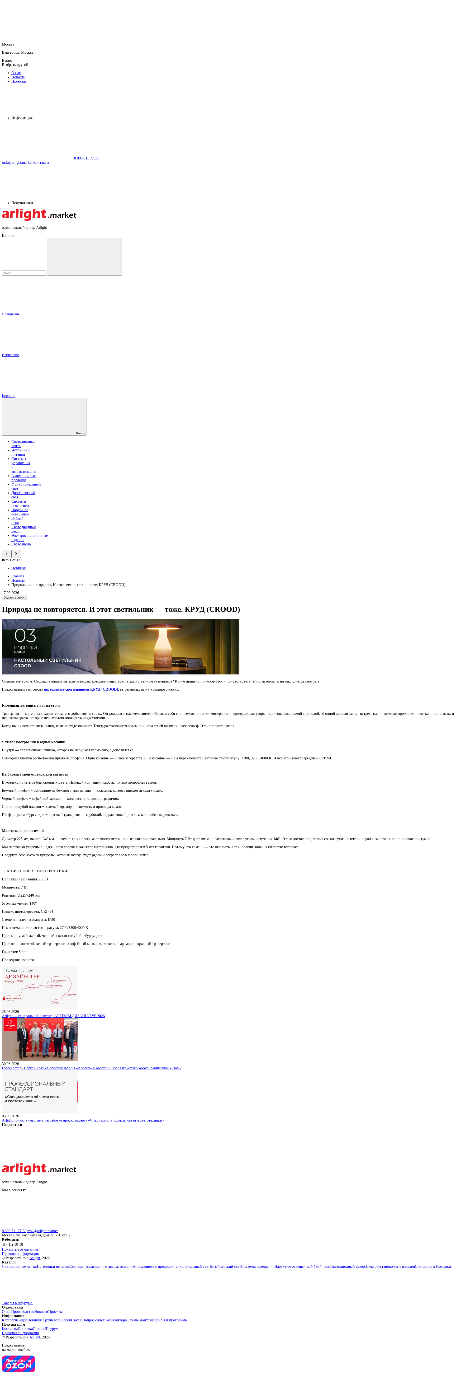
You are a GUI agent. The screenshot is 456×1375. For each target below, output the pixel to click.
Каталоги (9, 1320)
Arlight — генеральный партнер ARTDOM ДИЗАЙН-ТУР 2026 (53, 1016)
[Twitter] (109, 1161)
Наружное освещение (20, 512)
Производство (22, 1312)
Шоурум (51, 1329)
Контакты (41, 162)
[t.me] (37, 1227)
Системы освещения (20, 503)
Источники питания (20, 452)
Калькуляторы (116, 1320)
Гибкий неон (17, 520)
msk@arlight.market (42, 1231)
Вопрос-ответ (93, 1320)
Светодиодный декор (347, 1266)
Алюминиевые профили (23, 478)
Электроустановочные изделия (390, 1266)
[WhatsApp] (37, 158)
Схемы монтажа (141, 1320)
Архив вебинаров (56, 1320)
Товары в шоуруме (17, 1303)
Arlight (34, 1258)
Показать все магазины (20, 1249)
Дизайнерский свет (225, 1266)
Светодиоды (21, 544)
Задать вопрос (14, 597)
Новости (18, 77)
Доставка (25, 1329)
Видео (22, 1320)
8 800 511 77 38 (14, 1231)
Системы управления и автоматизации (101, 1266)
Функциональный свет (191, 1266)
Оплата (39, 1329)
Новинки (18, 568)
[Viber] (182, 1161)
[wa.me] (108, 1227)
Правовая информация (20, 1254)
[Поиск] (84, 257)
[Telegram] (326, 1161)
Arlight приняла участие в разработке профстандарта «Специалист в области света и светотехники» (83, 1120)
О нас (16, 73)
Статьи (76, 1320)
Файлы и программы (171, 1320)
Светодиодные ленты (19, 1266)
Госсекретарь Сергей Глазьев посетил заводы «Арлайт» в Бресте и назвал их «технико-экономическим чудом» (91, 1068)
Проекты (18, 81)
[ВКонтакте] (37, 1161)
